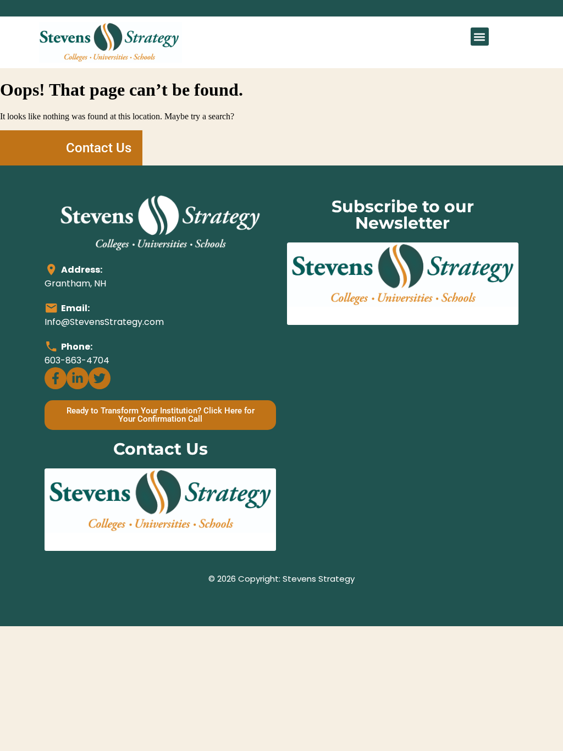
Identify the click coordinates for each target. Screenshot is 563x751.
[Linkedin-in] (78, 378)
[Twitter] (100, 378)
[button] (480, 36)
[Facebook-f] (56, 378)
